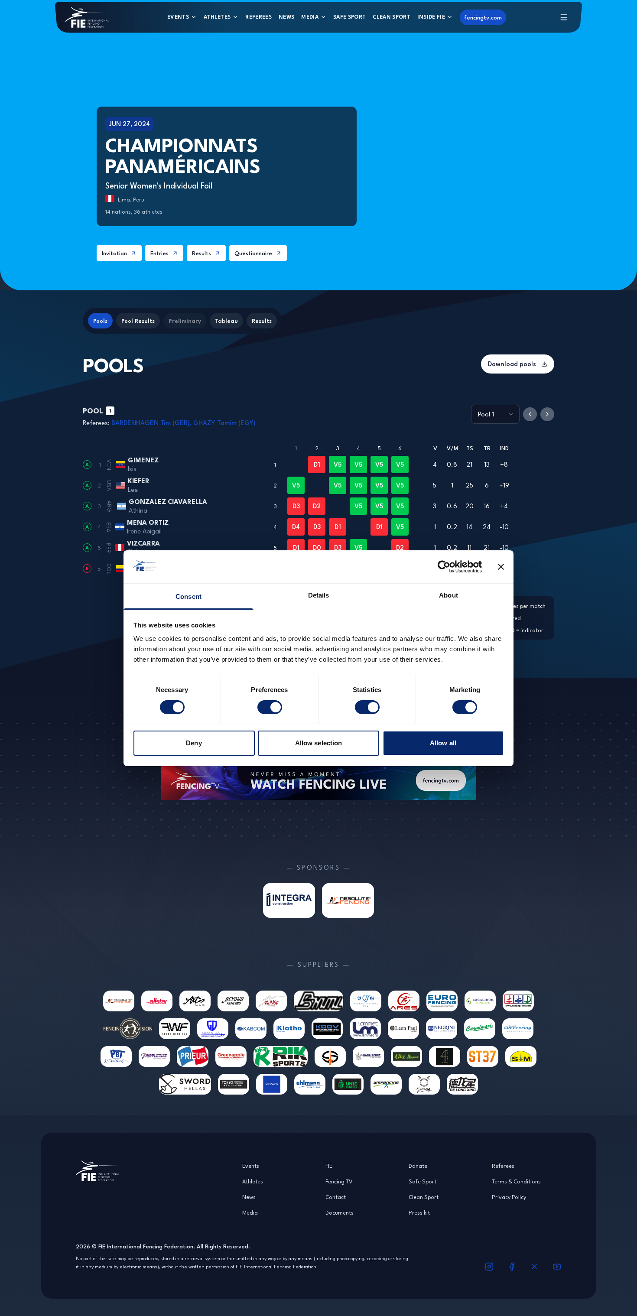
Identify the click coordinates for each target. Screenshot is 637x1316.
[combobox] (495, 414)
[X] (534, 1266)
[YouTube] (556, 1266)
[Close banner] (501, 567)
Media (309, 16)
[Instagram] (489, 1266)
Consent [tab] (189, 596)
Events (178, 16)
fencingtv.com (483, 17)
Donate (418, 1165)
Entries (159, 253)
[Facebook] (511, 1266)
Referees (258, 16)
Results (201, 253)
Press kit (419, 1212)
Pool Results (138, 320)
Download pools (512, 363)
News (286, 16)
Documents (339, 1212)
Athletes (217, 16)
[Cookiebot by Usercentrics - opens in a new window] (444, 566)
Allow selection (318, 743)
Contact (335, 1197)
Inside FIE (431, 16)
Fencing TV (339, 1181)
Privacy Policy (509, 1197)
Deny (194, 743)
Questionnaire (253, 253)
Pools (100, 320)
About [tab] (448, 595)
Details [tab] (318, 595)
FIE (328, 1165)
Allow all (443, 743)
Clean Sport (391, 16)
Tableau (226, 320)
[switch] (269, 707)
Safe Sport (349, 16)
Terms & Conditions (516, 1181)
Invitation (114, 253)
